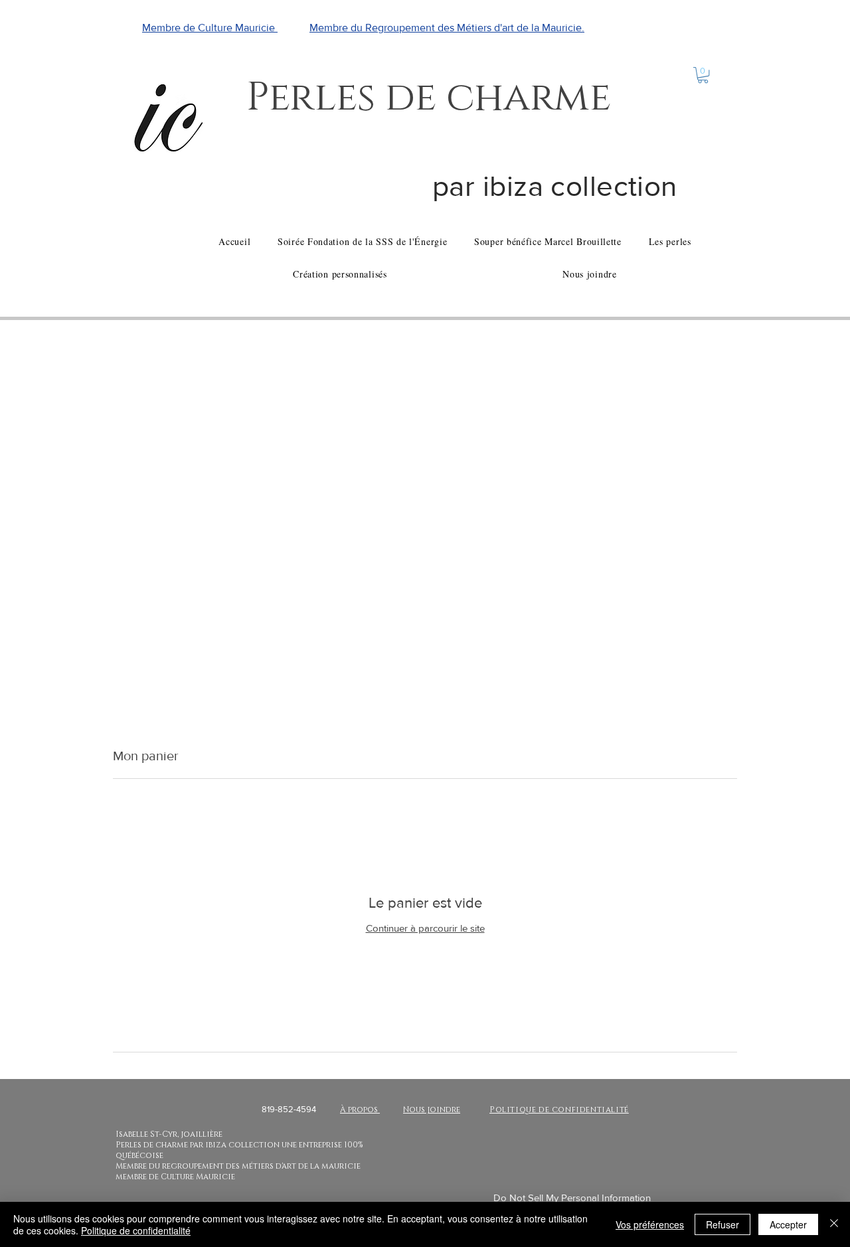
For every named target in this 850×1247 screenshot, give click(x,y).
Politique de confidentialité (136, 1230)
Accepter (788, 1224)
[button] (703, 75)
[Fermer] (834, 1224)
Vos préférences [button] (650, 1224)
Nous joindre (431, 1109)
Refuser (722, 1224)
